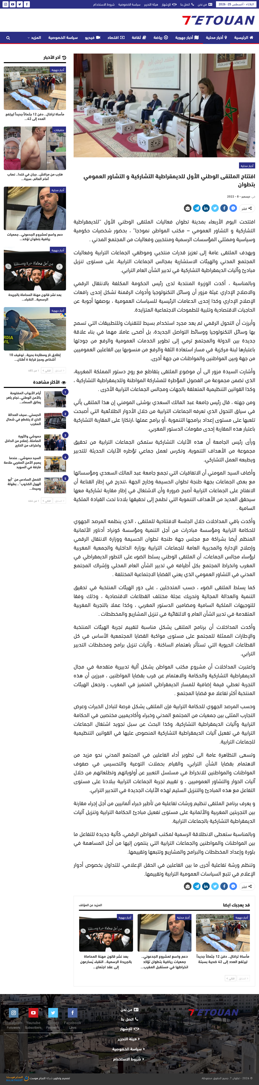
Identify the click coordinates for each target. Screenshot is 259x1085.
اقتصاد (113, 38)
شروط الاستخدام (104, 4)
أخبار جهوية (184, 38)
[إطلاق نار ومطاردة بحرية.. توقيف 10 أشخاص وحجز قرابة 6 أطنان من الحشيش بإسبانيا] (35, 329)
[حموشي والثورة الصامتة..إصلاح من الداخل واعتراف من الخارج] (55, 442)
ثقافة (136, 38)
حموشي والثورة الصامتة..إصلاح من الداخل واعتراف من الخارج (23, 441)
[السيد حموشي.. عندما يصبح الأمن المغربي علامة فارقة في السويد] (55, 464)
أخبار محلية (214, 38)
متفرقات (59, 129)
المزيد (36, 38)
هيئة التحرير (151, 4)
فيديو (90, 38)
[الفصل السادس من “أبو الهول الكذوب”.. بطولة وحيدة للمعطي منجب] (55, 486)
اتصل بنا (185, 4)
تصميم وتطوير (61, 1077)
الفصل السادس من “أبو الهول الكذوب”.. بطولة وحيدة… (24, 484)
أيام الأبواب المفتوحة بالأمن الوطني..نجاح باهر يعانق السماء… (23, 397)
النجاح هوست (37, 1077)
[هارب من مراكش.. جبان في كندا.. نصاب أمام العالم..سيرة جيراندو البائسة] (35, 148)
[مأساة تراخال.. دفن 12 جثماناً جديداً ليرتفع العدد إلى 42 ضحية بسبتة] (223, 933)
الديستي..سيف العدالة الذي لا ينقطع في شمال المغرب (23, 419)
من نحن (202, 4)
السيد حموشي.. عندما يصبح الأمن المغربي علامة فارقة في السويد (22, 462)
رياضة (158, 38)
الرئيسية (241, 38)
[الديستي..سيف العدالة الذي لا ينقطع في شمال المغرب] (55, 421)
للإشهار (166, 4)
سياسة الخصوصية (129, 4)
